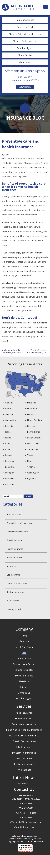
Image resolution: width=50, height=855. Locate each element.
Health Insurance (15, 549)
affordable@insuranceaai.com (26, 822)
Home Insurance (14, 557)
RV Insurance (13, 600)
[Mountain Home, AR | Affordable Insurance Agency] (18, 7)
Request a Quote (25, 19)
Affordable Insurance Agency (25, 836)
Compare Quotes (24, 669)
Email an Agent (25, 48)
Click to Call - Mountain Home (25, 34)
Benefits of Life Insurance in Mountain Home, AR (37, 351)
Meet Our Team (24, 647)
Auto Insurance (14, 514)
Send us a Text (25, 27)
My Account (25, 62)
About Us (24, 641)
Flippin (24, 687)
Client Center (25, 55)
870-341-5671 (26, 808)
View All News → (24, 783)
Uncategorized (14, 609)
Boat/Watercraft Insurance (19, 523)
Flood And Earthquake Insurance (24, 729)
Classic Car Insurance (24, 741)
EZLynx (37, 838)
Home (24, 635)
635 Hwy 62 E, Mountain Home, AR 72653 (26, 797)
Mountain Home (24, 675)
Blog (24, 652)
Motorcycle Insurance (17, 583)
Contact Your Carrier (24, 664)
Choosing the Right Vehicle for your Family (11, 351)
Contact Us (24, 692)
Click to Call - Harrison (25, 41)
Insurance (11, 566)
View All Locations (24, 827)
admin (6, 155)
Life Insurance (13, 574)
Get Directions (25, 86)
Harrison (24, 681)
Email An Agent (24, 698)
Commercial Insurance (17, 531)
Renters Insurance (15, 592)
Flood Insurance (14, 540)
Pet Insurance (24, 758)
